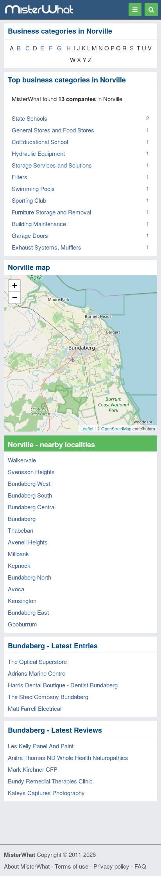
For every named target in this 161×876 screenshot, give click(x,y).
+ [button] (14, 286)
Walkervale (22, 460)
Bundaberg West (29, 483)
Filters (19, 177)
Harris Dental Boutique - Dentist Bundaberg (63, 685)
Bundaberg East (28, 612)
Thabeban (20, 530)
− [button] (14, 297)
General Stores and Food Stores (53, 130)
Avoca (16, 589)
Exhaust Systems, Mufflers (46, 247)
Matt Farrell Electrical (34, 708)
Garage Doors (30, 235)
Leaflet (86, 428)
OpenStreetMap (116, 428)
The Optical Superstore (37, 661)
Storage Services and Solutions (52, 165)
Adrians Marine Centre (36, 673)
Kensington (22, 600)
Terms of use (71, 866)
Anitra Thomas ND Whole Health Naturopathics (68, 757)
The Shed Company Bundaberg (48, 696)
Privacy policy (111, 866)
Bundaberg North (29, 577)
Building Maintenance (39, 223)
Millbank (18, 554)
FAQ (140, 866)
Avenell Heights (28, 542)
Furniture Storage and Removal (51, 212)
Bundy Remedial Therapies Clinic (50, 781)
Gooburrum (22, 624)
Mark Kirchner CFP (32, 769)
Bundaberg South (30, 495)
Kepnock (19, 565)
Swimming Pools (33, 188)
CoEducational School (40, 141)
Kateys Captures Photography (46, 793)
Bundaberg (22, 518)
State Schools (29, 118)
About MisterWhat (27, 866)
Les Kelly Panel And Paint (40, 746)
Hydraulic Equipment (38, 153)
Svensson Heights (31, 471)
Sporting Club (29, 200)
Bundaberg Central (31, 507)
